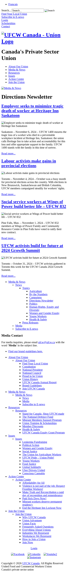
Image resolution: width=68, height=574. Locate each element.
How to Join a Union (34, 539)
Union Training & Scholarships (39, 423)
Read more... (8, 153)
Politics (33, 303)
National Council (31, 372)
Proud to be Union (32, 376)
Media (18, 325)
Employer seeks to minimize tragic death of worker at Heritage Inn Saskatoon (32, 111)
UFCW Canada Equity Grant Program (43, 432)
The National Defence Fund (37, 416)
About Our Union (18, 66)
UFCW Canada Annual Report (39, 382)
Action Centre (16, 79)
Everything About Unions (36, 529)
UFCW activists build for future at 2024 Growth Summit (32, 248)
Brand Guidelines (32, 385)
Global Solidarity (31, 467)
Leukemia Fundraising (34, 441)
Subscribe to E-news (26, 328)
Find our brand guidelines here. (25, 351)
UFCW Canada (31, 563)
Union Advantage (32, 520)
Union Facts (29, 523)
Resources (14, 72)
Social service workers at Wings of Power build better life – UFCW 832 (33, 204)
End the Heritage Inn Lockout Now (42, 507)
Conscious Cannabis (33, 473)
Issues (11, 75)
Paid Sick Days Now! (34, 498)
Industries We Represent (35, 532)
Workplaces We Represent (36, 536)
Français (13, 4)
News (18, 284)
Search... (6, 10)
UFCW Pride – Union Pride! (38, 457)
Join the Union (16, 82)
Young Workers (38, 316)
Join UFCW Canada (33, 388)
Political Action (30, 445)
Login (34, 548)
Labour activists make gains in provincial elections (28, 163)
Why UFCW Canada (34, 517)
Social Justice (29, 451)
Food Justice (29, 463)
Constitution (29, 366)
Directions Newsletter (41, 300)
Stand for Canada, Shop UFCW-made (43, 413)
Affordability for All (33, 482)
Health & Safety (38, 319)
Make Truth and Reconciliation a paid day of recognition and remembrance (43, 494)
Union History (30, 379)
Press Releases (30, 322)
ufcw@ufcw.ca (46, 342)
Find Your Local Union (35, 363)
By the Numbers (38, 294)
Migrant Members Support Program (42, 420)
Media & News (16, 69)
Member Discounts (32, 426)
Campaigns (35, 297)
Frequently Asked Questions (38, 526)
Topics (26, 288)
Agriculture (35, 291)
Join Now (27, 542)
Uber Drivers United (33, 470)
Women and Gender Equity (44, 313)
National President (32, 369)
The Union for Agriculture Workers (41, 454)
